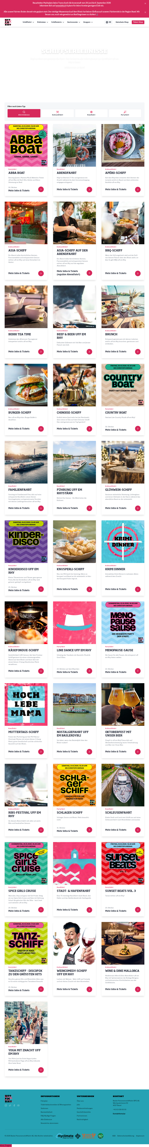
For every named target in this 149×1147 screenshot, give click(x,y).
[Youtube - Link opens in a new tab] (18, 1105)
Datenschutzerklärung (125, 1136)
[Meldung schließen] (145, 3)
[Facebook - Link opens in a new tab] (14, 1105)
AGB (113, 1136)
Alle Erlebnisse (46, 1119)
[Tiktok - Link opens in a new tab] (10, 1105)
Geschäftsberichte (84, 1112)
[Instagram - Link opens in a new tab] (6, 1105)
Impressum (140, 1136)
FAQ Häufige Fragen (48, 1116)
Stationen (44, 1108)
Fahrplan (44, 1101)
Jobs (78, 1105)
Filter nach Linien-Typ (16, 106)
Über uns (80, 1101)
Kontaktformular (119, 1114)
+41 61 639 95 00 (119, 1109)
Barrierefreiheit (46, 1112)
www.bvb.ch (61, 6)
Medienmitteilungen (85, 1108)
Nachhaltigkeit (82, 1119)
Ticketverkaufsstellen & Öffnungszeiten (56, 1105)
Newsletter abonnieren (49, 1123)
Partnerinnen (82, 1116)
